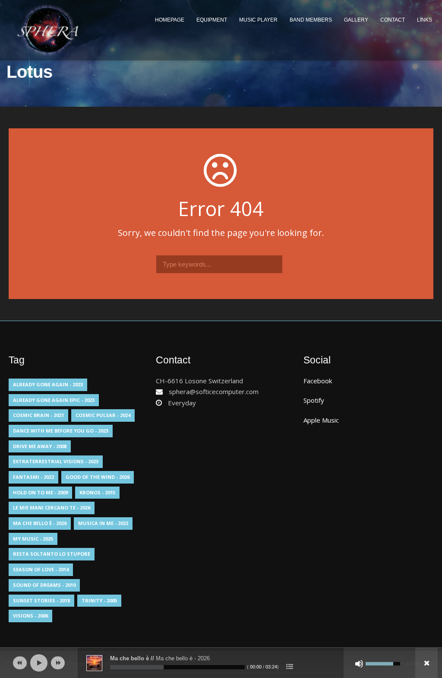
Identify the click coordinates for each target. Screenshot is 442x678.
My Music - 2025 (33, 538)
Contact (392, 20)
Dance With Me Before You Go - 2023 (60, 430)
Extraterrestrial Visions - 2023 (55, 461)
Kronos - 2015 (97, 492)
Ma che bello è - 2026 (39, 523)
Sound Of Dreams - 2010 (44, 585)
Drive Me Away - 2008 (39, 446)
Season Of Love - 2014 (41, 569)
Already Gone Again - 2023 (48, 384)
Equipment (211, 20)
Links (424, 20)
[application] (221, 663)
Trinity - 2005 (99, 600)
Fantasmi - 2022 (33, 477)
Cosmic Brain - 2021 (38, 415)
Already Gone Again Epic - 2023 (54, 400)
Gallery (356, 20)
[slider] (177, 667)
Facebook (317, 380)
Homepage (169, 20)
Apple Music (321, 420)
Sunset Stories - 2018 (41, 600)
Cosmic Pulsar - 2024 (103, 415)
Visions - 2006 (30, 615)
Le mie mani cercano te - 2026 (51, 507)
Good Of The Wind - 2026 (97, 477)
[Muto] (359, 663)
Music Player (258, 20)
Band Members (311, 20)
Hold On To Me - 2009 (40, 492)
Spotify (313, 400)
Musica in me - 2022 (103, 523)
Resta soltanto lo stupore (51, 554)
